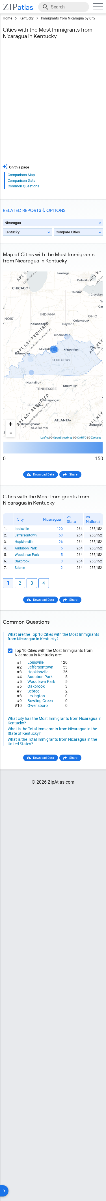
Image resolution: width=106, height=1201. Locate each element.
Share (73, 474)
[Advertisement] (53, 105)
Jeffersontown (26, 535)
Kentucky (27, 18)
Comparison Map (21, 175)
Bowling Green (40, 700)
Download (92, 266)
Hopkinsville (24, 542)
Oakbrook (22, 561)
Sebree (20, 568)
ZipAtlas (96, 437)
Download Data (43, 474)
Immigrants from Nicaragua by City (68, 18)
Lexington (36, 696)
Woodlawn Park (27, 555)
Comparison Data (21, 180)
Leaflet (44, 437)
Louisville (22, 529)
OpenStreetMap (63, 437)
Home (7, 18)
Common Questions (23, 186)
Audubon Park (26, 548)
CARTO (81, 437)
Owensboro (37, 705)
